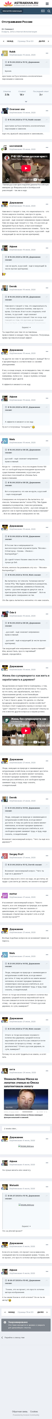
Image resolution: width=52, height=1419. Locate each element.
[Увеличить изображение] (26, 1146)
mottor (13, 893)
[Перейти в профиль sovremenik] (5, 147)
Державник (34, 62)
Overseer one (17, 109)
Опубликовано (22, 55)
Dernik (13, 286)
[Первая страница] (4, 41)
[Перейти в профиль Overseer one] (5, 111)
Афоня (13, 246)
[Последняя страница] (48, 41)
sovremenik (15, 146)
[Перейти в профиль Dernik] (5, 288)
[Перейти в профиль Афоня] (5, 248)
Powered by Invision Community (26, 1415)
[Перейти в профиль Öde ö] (5, 614)
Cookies (34, 1411)
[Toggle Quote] (6, 62)
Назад (10, 41)
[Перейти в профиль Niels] (5, 441)
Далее (42, 41)
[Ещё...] (47, 53)
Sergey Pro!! (16, 854)
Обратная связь (20, 1411)
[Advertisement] (26, 1375)
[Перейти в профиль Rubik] (5, 53)
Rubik (12, 51)
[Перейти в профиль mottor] (5, 895)
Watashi (14, 1185)
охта (12, 1069)
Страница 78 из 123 (26, 41)
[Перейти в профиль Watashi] (5, 1187)
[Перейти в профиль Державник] (5, 204)
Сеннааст (9, 29)
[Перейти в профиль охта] (5, 1071)
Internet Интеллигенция (26, 32)
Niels (12, 439)
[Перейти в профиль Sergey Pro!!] (5, 856)
